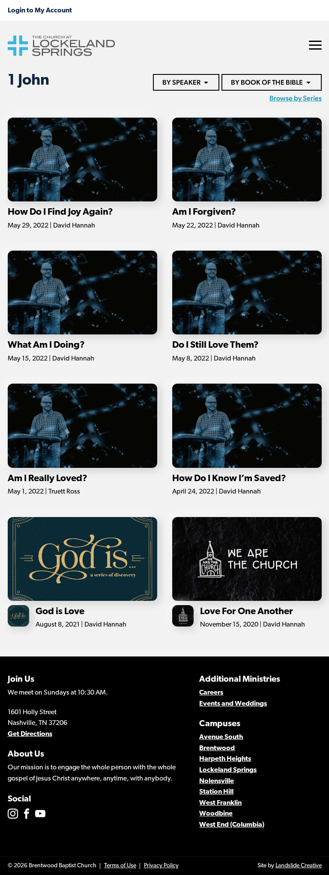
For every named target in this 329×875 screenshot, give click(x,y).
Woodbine (216, 813)
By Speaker (181, 82)
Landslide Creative (298, 866)
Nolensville (216, 781)
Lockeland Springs (228, 770)
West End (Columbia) (231, 825)
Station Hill (216, 792)
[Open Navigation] (315, 45)
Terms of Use (120, 866)
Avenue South (221, 737)
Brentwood (217, 748)
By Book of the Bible (267, 82)
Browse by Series (295, 98)
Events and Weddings (233, 704)
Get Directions (30, 734)
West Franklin (220, 803)
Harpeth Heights (225, 759)
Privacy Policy (161, 866)
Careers (211, 692)
